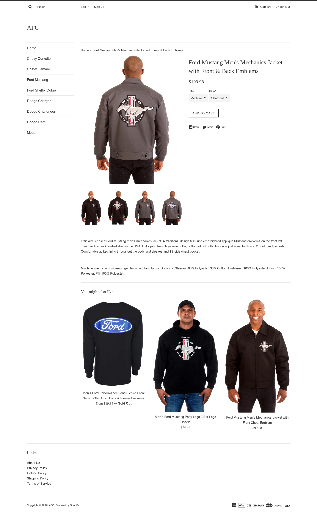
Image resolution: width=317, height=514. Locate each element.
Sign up (99, 7)
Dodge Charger (39, 100)
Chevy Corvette (39, 58)
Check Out (283, 7)
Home (31, 47)
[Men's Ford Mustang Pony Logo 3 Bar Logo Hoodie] (185, 355)
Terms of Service (39, 483)
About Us (33, 462)
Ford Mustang (37, 79)
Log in (85, 7)
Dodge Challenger (41, 111)
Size (191, 91)
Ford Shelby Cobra (41, 90)
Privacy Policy (37, 467)
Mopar (32, 132)
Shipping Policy (38, 478)
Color (212, 91)
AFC (33, 27)
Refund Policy (37, 473)
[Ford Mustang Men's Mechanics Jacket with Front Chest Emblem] (257, 356)
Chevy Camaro (38, 68)
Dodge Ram (36, 121)
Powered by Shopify (67, 505)
